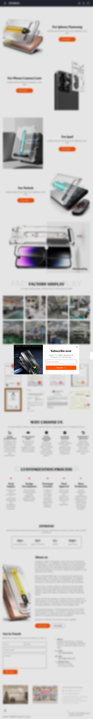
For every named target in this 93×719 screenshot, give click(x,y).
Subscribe (60, 367)
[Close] (77, 347)
